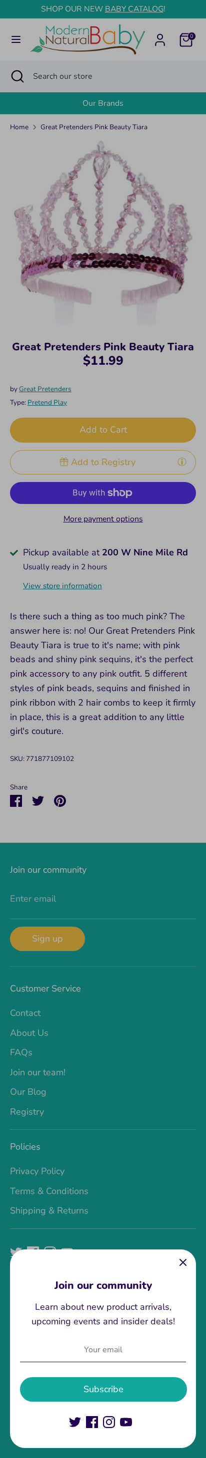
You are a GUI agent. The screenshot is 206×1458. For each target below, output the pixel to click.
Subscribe (104, 1389)
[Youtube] (126, 1422)
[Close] (183, 1262)
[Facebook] (92, 1422)
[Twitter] (75, 1422)
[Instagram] (109, 1422)
